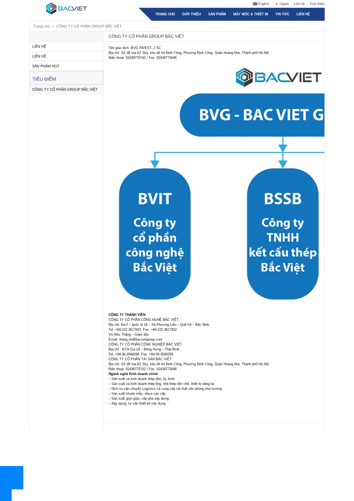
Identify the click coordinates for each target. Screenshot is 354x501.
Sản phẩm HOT (46, 66)
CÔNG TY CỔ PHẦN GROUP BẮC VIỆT (89, 26)
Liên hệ (299, 4)
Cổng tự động (119, 412)
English (263, 4)
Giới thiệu (317, 4)
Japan (284, 4)
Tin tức (282, 14)
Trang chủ (165, 14)
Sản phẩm (217, 14)
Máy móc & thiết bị (250, 14)
